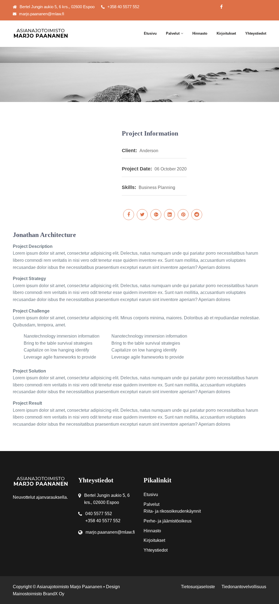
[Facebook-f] (221, 7)
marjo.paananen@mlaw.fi (41, 13)
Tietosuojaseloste (198, 586)
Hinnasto (199, 33)
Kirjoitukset (226, 33)
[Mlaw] (41, 33)
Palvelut (173, 33)
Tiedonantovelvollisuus (244, 586)
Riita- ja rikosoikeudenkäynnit (172, 511)
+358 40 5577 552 (123, 6)
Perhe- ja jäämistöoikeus (168, 521)
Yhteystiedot (255, 33)
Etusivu (150, 33)
